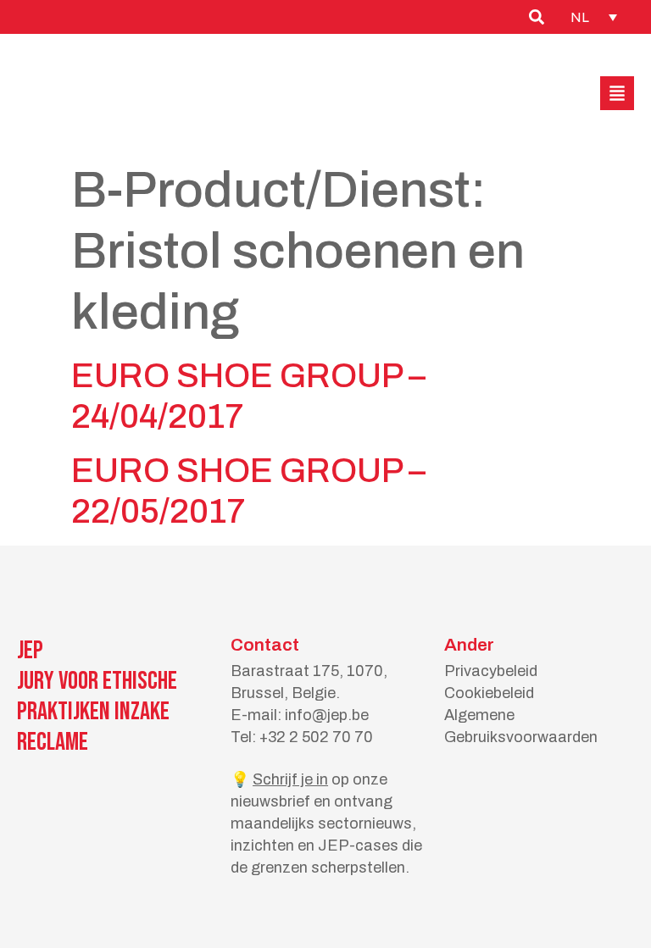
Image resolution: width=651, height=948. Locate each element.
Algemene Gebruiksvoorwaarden (521, 726)
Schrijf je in (290, 779)
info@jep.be (327, 715)
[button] (617, 93)
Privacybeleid (490, 670)
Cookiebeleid (489, 693)
